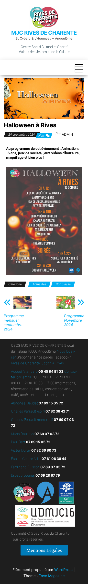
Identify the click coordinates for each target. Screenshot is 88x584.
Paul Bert (18, 442)
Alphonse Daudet (24, 403)
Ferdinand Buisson (25, 467)
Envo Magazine (52, 575)
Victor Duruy (21, 450)
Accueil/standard (24, 371)
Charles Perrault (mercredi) (32, 419)
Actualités (39, 284)
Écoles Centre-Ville (26, 458)
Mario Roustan (22, 434)
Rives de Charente (25, 363)
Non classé (63, 284)
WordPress (63, 569)
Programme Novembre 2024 (74, 320)
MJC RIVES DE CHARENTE (44, 32)
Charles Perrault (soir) (28, 411)
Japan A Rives (53, 363)
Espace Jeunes (23, 475)
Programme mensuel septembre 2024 (14, 322)
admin (67, 134)
